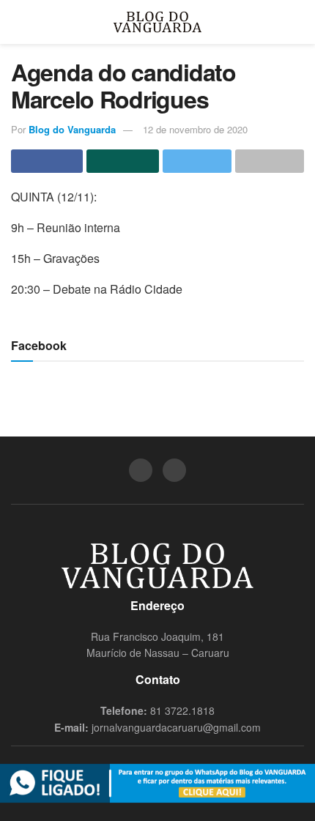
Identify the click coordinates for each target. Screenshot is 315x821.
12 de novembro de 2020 (195, 129)
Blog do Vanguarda (72, 129)
